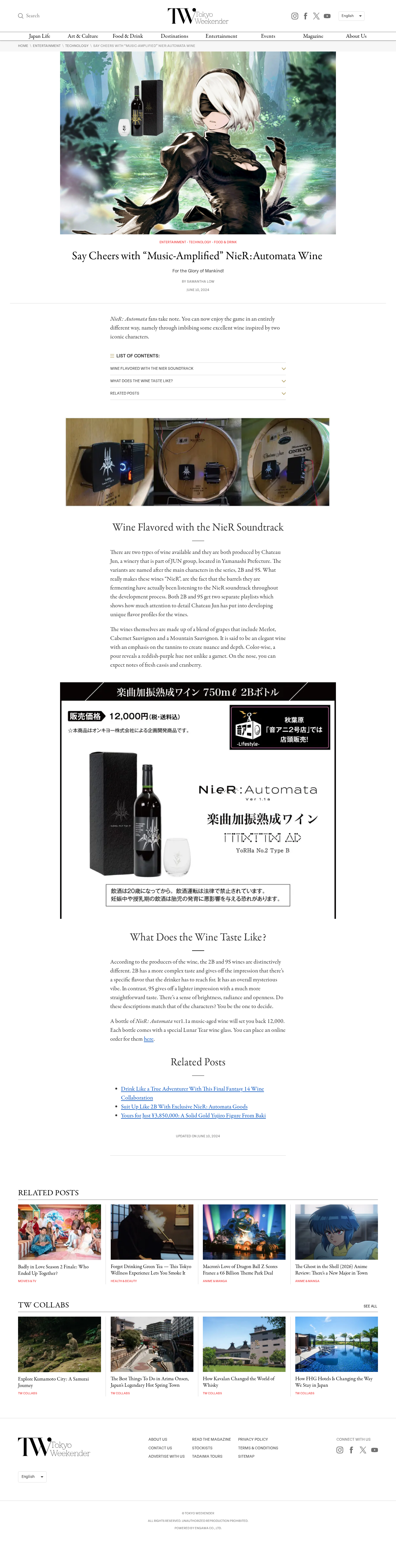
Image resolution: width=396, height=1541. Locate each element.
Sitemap (246, 1456)
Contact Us (160, 1448)
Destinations (174, 36)
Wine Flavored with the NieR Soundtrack (151, 368)
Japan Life (39, 36)
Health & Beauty (124, 1281)
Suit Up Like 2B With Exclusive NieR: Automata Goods (184, 1107)
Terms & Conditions (258, 1448)
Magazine (313, 36)
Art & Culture (83, 36)
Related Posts (124, 393)
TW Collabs (27, 1393)
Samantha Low (200, 282)
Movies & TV (27, 1281)
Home (23, 46)
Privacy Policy (253, 1439)
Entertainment (221, 36)
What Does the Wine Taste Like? (141, 381)
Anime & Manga (215, 1281)
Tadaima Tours (207, 1456)
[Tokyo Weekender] (54, 1455)
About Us (356, 36)
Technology (77, 46)
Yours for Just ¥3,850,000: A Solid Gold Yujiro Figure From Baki (193, 1116)
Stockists (202, 1448)
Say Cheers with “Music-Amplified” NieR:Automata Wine (144, 46)
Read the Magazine (211, 1439)
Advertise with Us (166, 1456)
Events (268, 36)
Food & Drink (128, 36)
